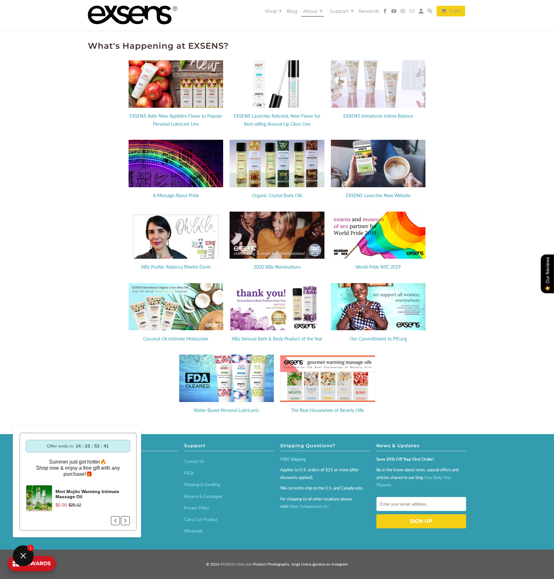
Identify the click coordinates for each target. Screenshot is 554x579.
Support (342, 10)
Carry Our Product (201, 519)
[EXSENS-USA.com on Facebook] (385, 12)
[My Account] (421, 12)
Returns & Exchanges (203, 496)
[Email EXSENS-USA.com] (412, 12)
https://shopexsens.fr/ (309, 506)
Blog (292, 11)
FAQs (189, 472)
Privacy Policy (196, 507)
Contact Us (194, 461)
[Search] (430, 12)
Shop (273, 10)
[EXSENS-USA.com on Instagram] (403, 12)
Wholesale (193, 530)
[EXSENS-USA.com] (133, 15)
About (313, 10)
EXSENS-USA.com (236, 564)
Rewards (368, 11)
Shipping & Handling (202, 484)
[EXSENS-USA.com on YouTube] (394, 12)
